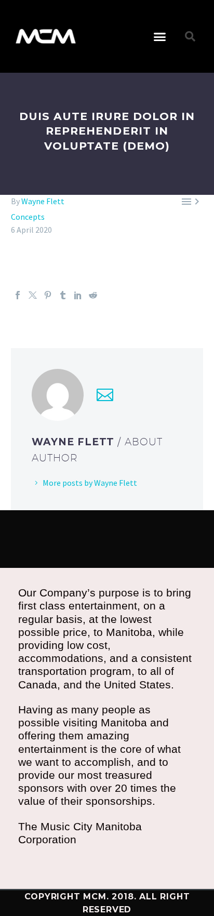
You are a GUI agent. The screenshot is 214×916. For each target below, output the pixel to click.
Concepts (28, 216)
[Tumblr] (63, 295)
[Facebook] (18, 295)
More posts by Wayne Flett (90, 482)
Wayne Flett (42, 201)
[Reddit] (93, 295)
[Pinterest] (48, 295)
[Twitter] (33, 295)
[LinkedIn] (78, 295)
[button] (160, 36)
